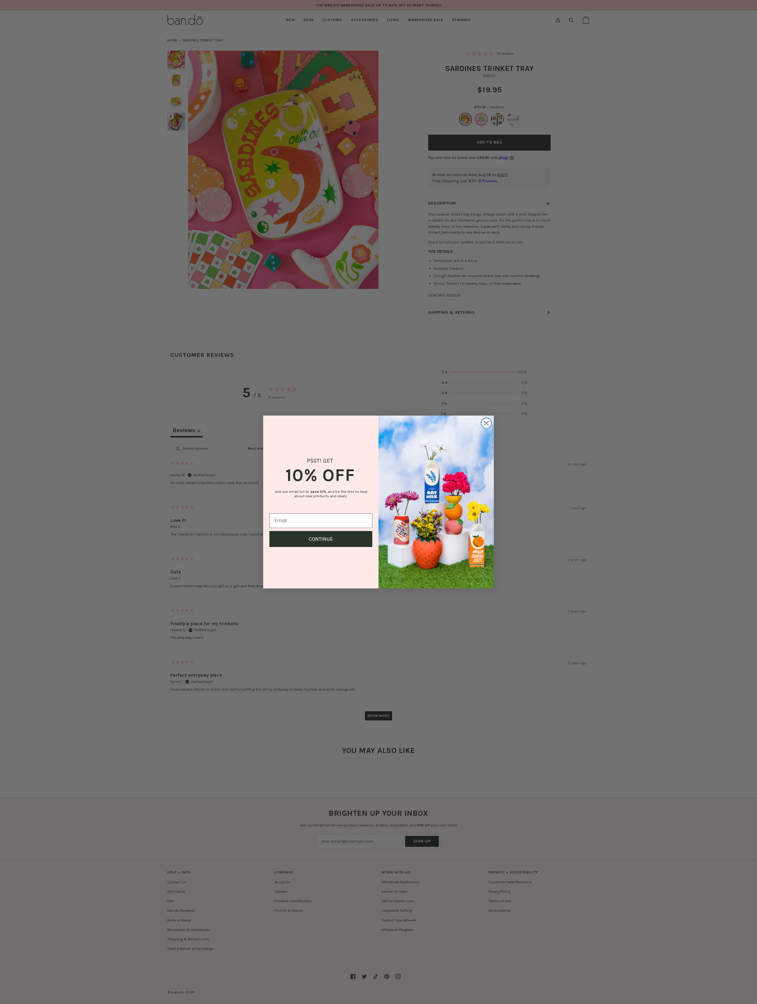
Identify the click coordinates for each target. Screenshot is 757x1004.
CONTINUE (321, 539)
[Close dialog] (486, 423)
